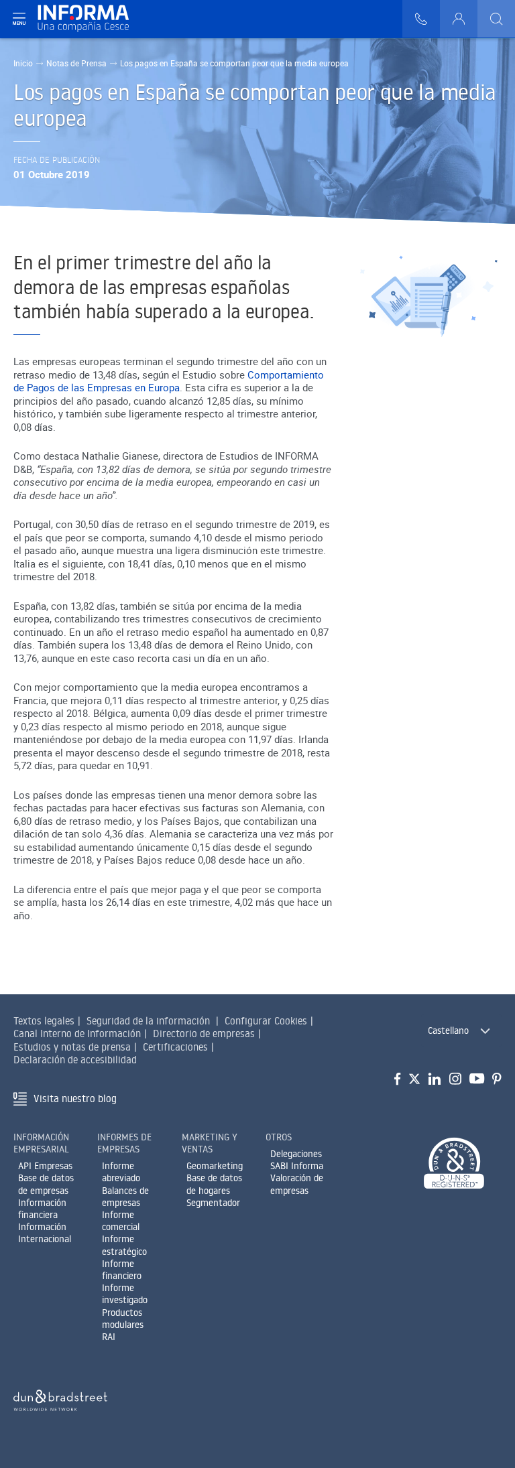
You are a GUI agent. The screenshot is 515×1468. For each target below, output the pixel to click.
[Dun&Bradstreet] (60, 1398)
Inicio (23, 63)
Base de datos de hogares (214, 1184)
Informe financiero (121, 1270)
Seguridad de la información (148, 1020)
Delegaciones (296, 1154)
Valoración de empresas (296, 1184)
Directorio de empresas (204, 1033)
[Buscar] (496, 19)
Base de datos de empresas (46, 1184)
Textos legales (43, 1020)
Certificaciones (175, 1047)
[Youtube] (476, 1079)
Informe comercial (120, 1221)
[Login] (458, 19)
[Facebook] (397, 1079)
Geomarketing (214, 1166)
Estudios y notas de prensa (72, 1047)
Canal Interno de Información (77, 1033)
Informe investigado (125, 1294)
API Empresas (45, 1166)
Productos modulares (123, 1319)
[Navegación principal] (19, 19)
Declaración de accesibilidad (75, 1059)
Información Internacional (44, 1233)
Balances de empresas (125, 1197)
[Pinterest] (497, 1079)
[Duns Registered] (454, 1164)
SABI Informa (296, 1166)
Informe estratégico (124, 1245)
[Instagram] (455, 1079)
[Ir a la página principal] (89, 19)
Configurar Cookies (266, 1020)
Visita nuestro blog (75, 1098)
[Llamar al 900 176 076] (421, 19)
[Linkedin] (434, 1079)
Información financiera (42, 1209)
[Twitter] (414, 1079)
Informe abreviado (121, 1172)
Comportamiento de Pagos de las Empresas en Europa (168, 381)
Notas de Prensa (76, 63)
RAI (108, 1337)
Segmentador (213, 1203)
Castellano (448, 1030)
